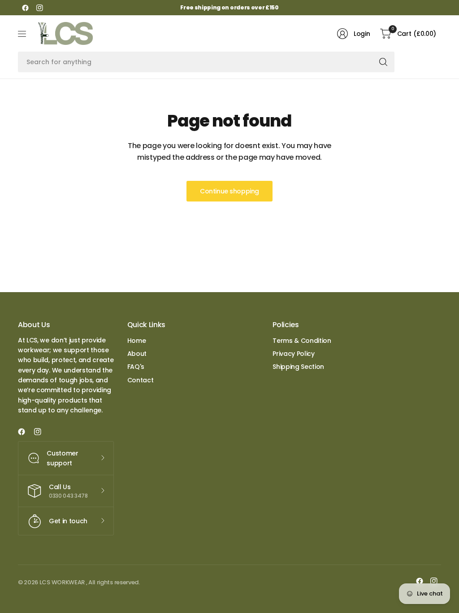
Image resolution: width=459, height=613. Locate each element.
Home (136, 340)
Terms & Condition (302, 340)
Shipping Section (298, 366)
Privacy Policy (294, 353)
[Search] (383, 62)
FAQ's (135, 366)
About (137, 353)
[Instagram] (39, 7)
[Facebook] (25, 7)
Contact (140, 380)
